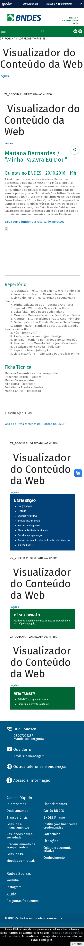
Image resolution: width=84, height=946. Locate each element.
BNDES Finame (54, 817)
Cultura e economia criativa (57, 849)
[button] (4, 76)
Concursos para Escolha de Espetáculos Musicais (44, 540)
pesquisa (31, 623)
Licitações (50, 841)
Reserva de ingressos (29, 525)
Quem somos (16, 804)
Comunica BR (30, 4)
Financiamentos (55, 804)
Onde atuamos (17, 811)
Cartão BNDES (53, 811)
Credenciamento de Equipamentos (20, 845)
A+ (74, 23)
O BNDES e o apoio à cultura (33, 699)
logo (24, 17)
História (22, 511)
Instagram (13, 887)
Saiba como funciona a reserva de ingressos (34, 221)
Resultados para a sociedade (19, 835)
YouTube (12, 880)
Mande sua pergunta (29, 739)
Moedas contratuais (20, 861)
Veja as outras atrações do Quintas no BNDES (35, 424)
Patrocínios (51, 834)
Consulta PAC (15, 854)
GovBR (7, 4)
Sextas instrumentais (29, 520)
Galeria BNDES (25, 545)
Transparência (17, 817)
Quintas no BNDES (27, 516)
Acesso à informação (59, 4)
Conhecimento (54, 857)
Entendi (77, 944)
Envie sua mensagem (29, 756)
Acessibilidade (70, 20)
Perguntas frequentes (22, 901)
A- (77, 23)
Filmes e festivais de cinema (33, 530)
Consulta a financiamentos (17, 825)
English (73, 17)
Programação (25, 506)
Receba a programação (30, 535)
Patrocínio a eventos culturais (33, 704)
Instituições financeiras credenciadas (60, 825)
